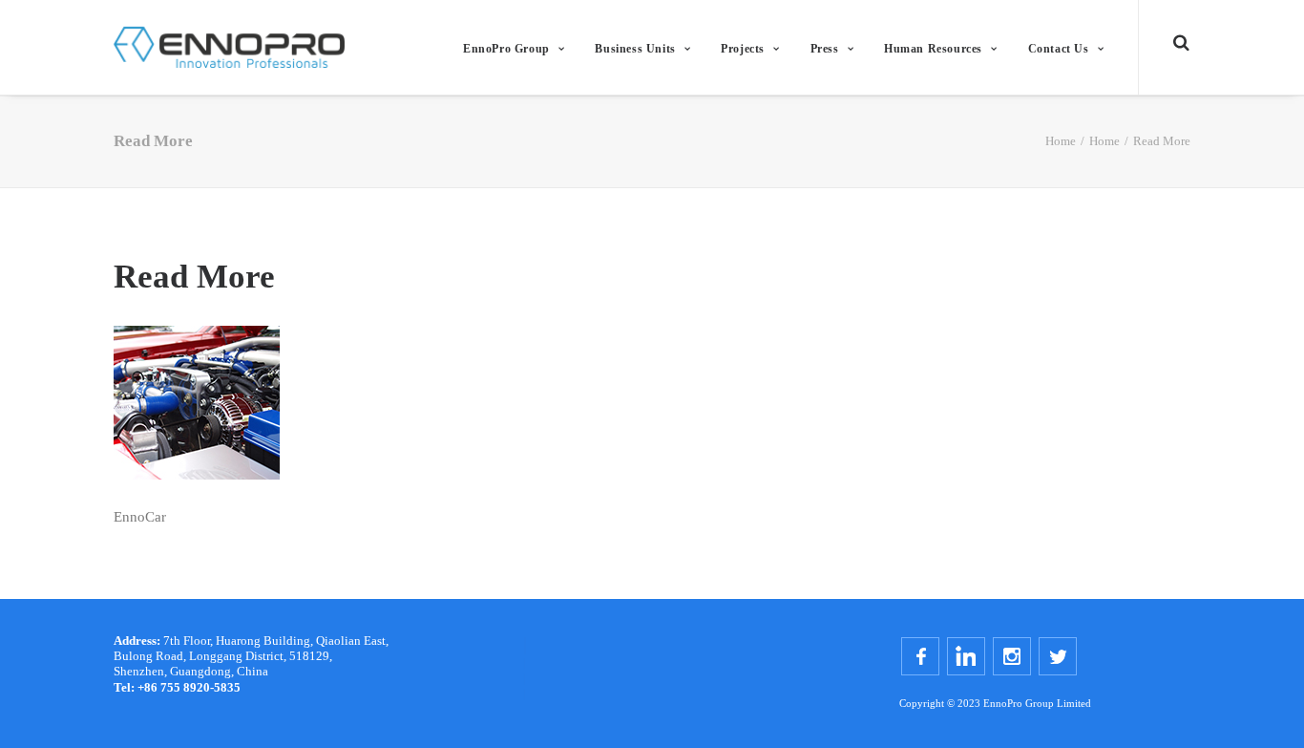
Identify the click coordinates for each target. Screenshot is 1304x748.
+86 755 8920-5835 (177, 687)
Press (824, 48)
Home (1060, 141)
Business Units (635, 48)
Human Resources (933, 48)
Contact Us (1058, 48)
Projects (743, 48)
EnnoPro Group (506, 48)
